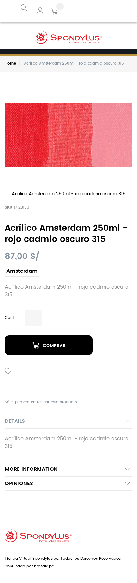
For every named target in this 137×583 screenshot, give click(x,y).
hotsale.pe (44, 566)
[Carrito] (57, 12)
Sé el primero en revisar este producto (41, 402)
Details (15, 421)
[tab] (68, 423)
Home (10, 63)
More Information (31, 469)
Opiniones (19, 483)
